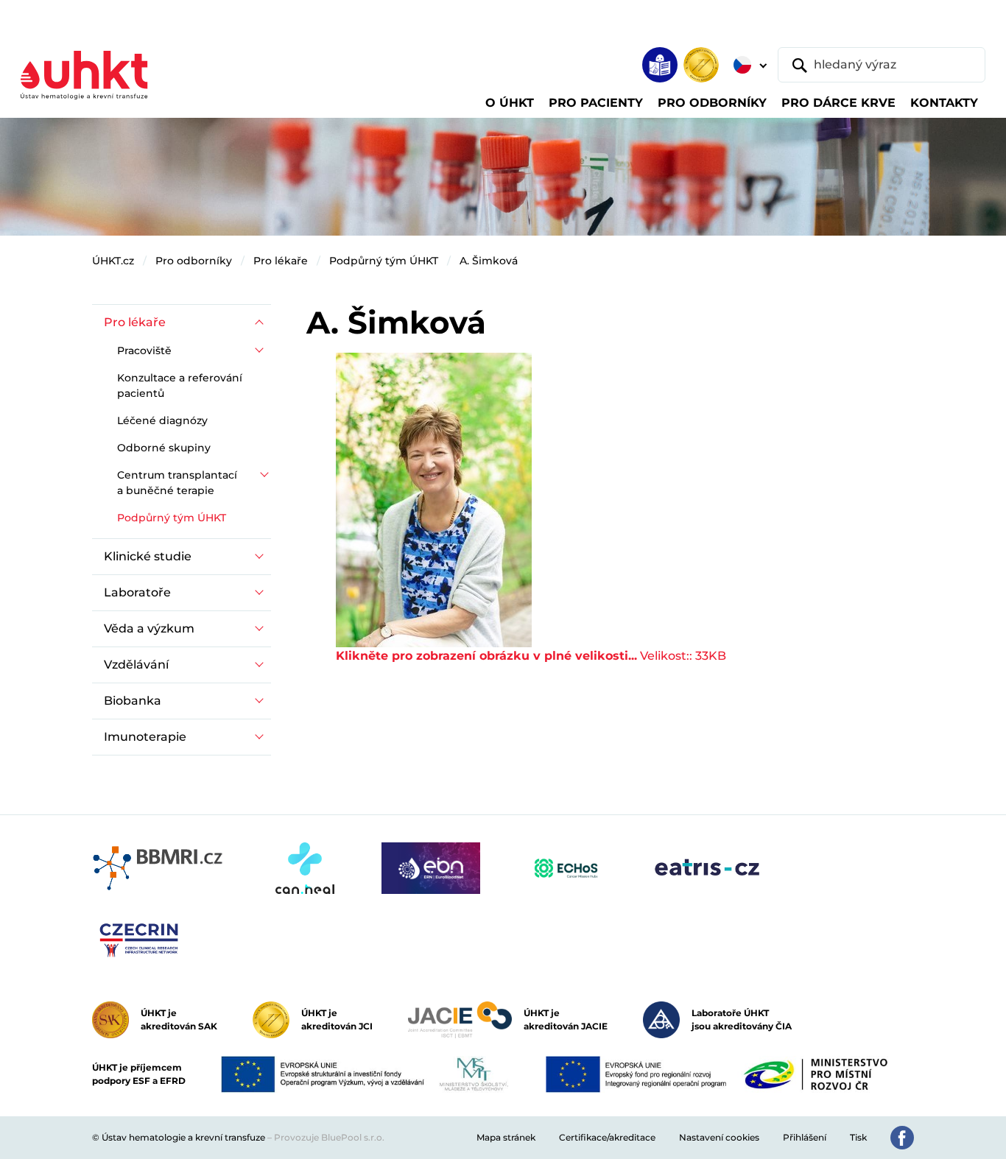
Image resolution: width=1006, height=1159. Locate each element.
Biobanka (132, 701)
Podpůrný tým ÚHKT (383, 260)
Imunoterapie (145, 737)
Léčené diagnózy (162, 420)
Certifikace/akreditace (607, 1137)
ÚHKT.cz (113, 260)
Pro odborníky (193, 260)
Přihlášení (804, 1137)
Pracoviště (144, 350)
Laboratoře (137, 592)
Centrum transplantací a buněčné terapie (177, 482)
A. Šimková (489, 260)
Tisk (858, 1137)
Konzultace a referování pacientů (179, 385)
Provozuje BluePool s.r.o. (329, 1137)
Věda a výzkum (149, 628)
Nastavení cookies (719, 1137)
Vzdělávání (136, 665)
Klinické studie (147, 556)
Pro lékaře (280, 260)
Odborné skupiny (164, 447)
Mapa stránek (505, 1137)
